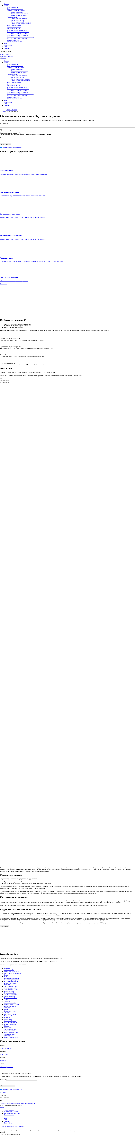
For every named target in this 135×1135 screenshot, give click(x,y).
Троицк (6, 999)
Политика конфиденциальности (12, 147)
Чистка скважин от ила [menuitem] (18, 20)
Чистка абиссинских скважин (20, 80)
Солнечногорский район (11, 980)
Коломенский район (10, 1003)
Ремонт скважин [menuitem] (12, 7)
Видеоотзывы (8, 102)
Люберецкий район (10, 1016)
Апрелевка (7, 968)
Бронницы (7, 1001)
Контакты (7, 105)
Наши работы (8, 1123)
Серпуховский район (10, 986)
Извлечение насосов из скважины (18, 89)
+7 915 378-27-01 (5, 1054)
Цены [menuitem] (5, 43)
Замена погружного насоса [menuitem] (19, 14)
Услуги (6, 62)
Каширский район (9, 996)
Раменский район (9, 1031)
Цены (5, 100)
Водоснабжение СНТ (14, 85)
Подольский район (10, 1011)
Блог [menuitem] (5, 46)
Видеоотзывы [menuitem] (8, 45)
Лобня (6, 1009)
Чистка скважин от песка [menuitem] (19, 18)
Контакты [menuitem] (7, 48)
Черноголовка (8, 1019)
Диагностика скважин (14, 84)
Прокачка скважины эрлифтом (17, 95)
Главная (6, 61)
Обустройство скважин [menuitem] (14, 25)
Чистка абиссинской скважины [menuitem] (21, 23)
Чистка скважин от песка (19, 76)
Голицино (7, 1008)
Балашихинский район (11, 994)
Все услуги (3, 284)
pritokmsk (3, 1060)
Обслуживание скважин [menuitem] (15, 9)
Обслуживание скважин (15, 66)
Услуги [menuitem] (6, 5)
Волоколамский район (11, 981)
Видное (6, 975)
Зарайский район (9, 970)
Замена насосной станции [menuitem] (19, 15)
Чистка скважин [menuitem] (12, 17)
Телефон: (3, 138)
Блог (5, 103)
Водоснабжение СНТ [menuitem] (14, 28)
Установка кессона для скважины (17, 92)
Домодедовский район (11, 1037)
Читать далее (4, 926)
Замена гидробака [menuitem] (13, 40)
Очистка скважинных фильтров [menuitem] (17, 30)
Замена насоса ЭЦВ (17, 69)
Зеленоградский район (11, 1032)
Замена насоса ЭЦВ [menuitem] (17, 12)
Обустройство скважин (14, 82)
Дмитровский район (10, 1014)
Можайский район (9, 1034)
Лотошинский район (10, 1022)
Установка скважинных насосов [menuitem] (17, 33)
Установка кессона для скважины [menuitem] (17, 35)
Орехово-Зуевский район (11, 1004)
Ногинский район (9, 991)
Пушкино (7, 1017)
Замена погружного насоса (19, 71)
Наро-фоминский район (11, 978)
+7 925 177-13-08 (5, 54)
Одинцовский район (10, 998)
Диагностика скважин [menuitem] (14, 27)
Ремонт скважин (12, 64)
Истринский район (10, 983)
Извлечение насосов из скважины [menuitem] (18, 32)
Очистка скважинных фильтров (17, 87)
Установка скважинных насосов (17, 90)
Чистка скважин (12, 74)
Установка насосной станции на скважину (20, 94)
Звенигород (7, 1027)
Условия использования (27, 1103)
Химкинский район (10, 1006)
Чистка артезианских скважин (20, 79)
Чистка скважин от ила (18, 77)
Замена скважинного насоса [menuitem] (16, 10)
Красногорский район (11, 989)
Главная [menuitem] (6, 4)
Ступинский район (10, 993)
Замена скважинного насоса (16, 67)
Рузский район (8, 1035)
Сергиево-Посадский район (12, 973)
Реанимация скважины (14, 99)
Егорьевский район (10, 1021)
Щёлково (6, 1026)
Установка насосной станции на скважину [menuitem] (20, 37)
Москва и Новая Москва (11, 971)
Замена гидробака (13, 97)
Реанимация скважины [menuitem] (14, 42)
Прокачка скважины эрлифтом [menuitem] (17, 38)
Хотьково (7, 1012)
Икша (5, 976)
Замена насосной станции (19, 72)
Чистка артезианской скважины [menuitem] (21, 22)
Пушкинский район (10, 1024)
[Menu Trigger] (0, 1)
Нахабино (7, 984)
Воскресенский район (10, 988)
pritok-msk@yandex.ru (6, 56)
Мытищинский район (10, 1029)
